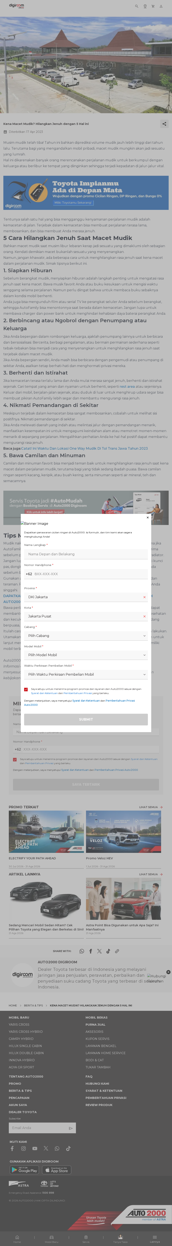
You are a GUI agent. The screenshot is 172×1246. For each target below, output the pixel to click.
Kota (28, 607)
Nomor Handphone (38, 565)
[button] (86, 517)
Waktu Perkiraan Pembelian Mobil (49, 665)
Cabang (30, 627)
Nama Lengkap (36, 545)
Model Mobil (33, 646)
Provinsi (30, 588)
